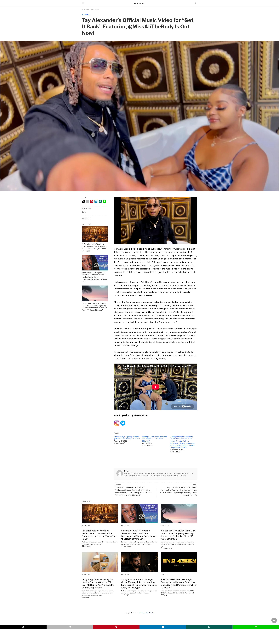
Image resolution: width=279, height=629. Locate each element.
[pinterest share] (91, 201)
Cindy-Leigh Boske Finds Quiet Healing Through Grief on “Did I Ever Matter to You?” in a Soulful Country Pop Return (98, 583)
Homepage (85, 10)
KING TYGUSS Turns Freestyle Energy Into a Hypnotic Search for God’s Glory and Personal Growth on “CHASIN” (179, 583)
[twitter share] (83, 201)
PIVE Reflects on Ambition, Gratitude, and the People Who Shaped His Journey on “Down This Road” (94, 247)
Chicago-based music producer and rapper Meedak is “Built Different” (154, 439)
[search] (196, 3)
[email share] (87, 201)
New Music (95, 10)
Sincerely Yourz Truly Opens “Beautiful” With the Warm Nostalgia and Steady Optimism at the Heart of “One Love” (94, 277)
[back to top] (274, 620)
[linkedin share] (95, 201)
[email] (70, 627)
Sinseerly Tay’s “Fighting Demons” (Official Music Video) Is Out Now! (127, 438)
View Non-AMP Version (146, 613)
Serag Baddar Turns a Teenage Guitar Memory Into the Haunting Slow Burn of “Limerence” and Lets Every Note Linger (139, 583)
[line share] (104, 201)
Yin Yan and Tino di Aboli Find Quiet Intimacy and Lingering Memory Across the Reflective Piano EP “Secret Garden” (94, 306)
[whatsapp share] (100, 201)
